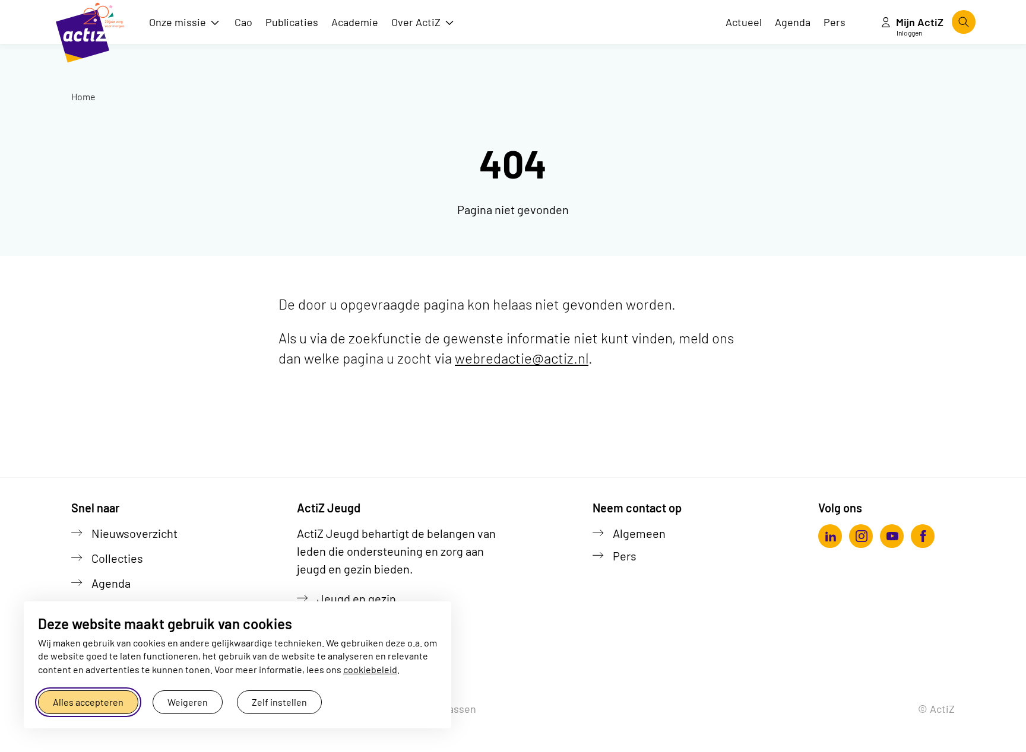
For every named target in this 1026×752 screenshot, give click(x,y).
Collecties (117, 558)
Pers (624, 556)
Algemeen (639, 533)
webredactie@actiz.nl (521, 358)
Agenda (111, 583)
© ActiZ (936, 708)
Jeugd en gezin (356, 598)
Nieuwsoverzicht (134, 533)
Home (83, 96)
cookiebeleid (370, 669)
